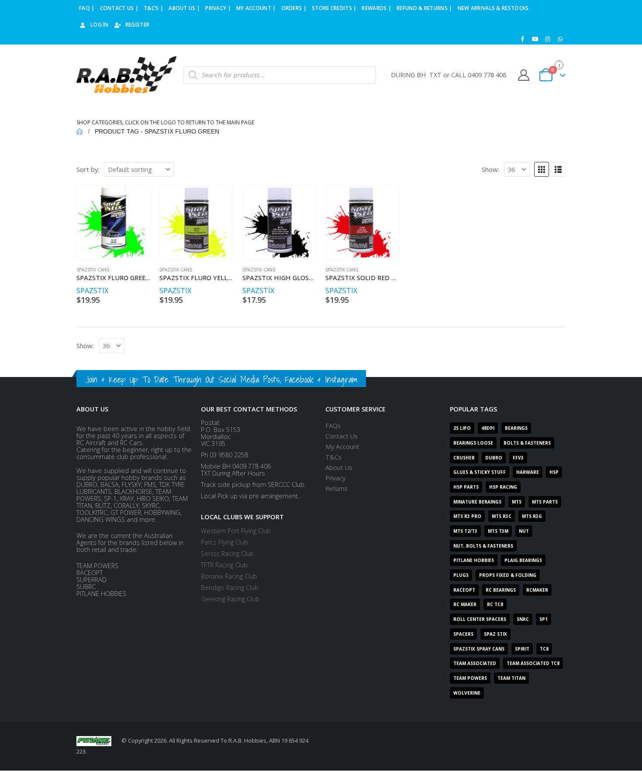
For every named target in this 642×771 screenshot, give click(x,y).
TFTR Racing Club (224, 565)
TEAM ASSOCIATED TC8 (533, 663)
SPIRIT (522, 649)
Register (137, 24)
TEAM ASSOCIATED (474, 663)
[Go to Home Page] (79, 131)
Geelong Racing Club (230, 599)
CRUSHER (464, 458)
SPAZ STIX (495, 634)
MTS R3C (501, 516)
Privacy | (218, 8)
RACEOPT (464, 590)
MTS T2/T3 (465, 531)
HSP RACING (503, 487)
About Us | (184, 8)
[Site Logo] (126, 75)
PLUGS (461, 575)
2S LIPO (462, 428)
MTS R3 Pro (467, 516)
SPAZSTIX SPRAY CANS (478, 649)
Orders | (294, 8)
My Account (342, 446)
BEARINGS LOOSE (473, 443)
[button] (541, 169)
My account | (256, 8)
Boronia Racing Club (229, 576)
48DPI (487, 428)
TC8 (544, 649)
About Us (338, 467)
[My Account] (523, 75)
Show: (490, 169)
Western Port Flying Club (236, 531)
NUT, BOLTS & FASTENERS (483, 546)
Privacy (335, 478)
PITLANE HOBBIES (473, 560)
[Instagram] (547, 39)
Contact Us (341, 436)
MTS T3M (498, 531)
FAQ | (87, 8)
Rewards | (376, 8)
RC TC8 (495, 604)
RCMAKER (537, 590)
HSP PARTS (466, 487)
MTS (516, 502)
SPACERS (463, 634)
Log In (99, 24)
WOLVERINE (466, 693)
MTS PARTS (545, 502)
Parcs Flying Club (224, 542)
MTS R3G (532, 516)
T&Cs (333, 457)
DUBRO (493, 458)
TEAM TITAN (511, 678)
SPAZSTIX (92, 290)
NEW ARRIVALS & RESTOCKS (493, 8)
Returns (336, 488)
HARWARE (527, 472)
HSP (554, 472)
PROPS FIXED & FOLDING (507, 575)
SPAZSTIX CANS (92, 270)
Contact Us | (119, 8)
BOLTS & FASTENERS (527, 443)
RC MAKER (464, 604)
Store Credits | (334, 8)
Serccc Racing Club (227, 553)
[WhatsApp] (560, 39)
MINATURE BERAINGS (477, 502)
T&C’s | (153, 8)
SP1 (543, 619)
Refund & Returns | (424, 8)
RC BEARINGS (501, 590)
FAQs (333, 425)
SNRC (523, 619)
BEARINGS (516, 428)
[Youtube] (535, 39)
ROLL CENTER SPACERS (479, 619)
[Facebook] (522, 39)
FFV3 (518, 458)
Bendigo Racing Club (230, 587)
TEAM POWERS (470, 678)
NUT (524, 531)
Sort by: (87, 169)
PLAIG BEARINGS (523, 560)
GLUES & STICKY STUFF (479, 472)
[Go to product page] (113, 222)
